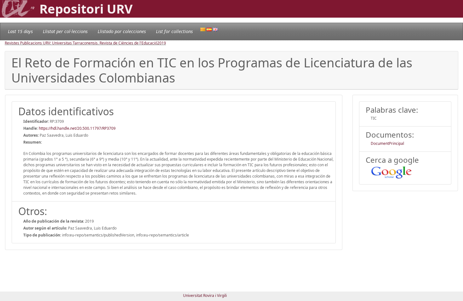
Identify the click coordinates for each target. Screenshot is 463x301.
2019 (161, 43)
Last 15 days (20, 31)
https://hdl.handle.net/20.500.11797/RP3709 (77, 128)
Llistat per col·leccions (65, 31)
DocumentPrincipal (387, 143)
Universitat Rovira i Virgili (205, 295)
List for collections (174, 31)
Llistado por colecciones (122, 31)
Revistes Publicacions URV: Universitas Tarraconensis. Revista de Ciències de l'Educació (81, 43)
